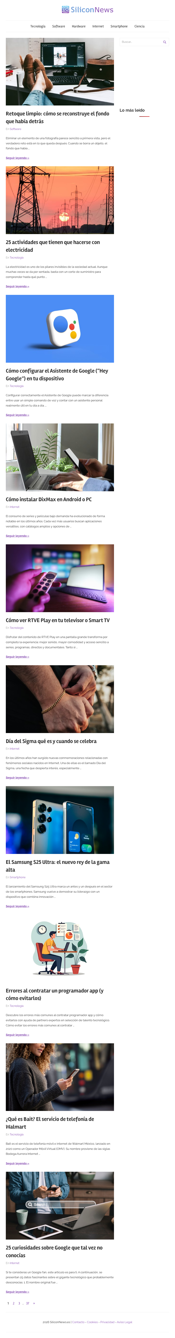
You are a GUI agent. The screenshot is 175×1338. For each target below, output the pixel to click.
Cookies (92, 1322)
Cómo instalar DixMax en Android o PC (49, 499)
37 (27, 1303)
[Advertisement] (144, 74)
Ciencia (139, 26)
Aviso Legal (124, 1322)
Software (58, 26)
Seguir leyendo (16, 158)
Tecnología (37, 26)
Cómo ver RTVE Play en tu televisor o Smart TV (58, 620)
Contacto (78, 1322)
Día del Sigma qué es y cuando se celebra (51, 741)
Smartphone (119, 26)
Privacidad (107, 1322)
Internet (98, 26)
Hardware (79, 26)
